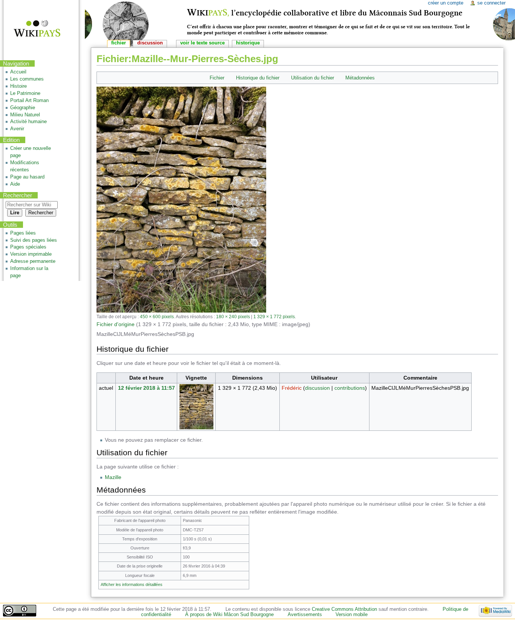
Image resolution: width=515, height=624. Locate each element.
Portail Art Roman (29, 100)
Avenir (17, 128)
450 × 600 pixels (157, 316)
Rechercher (17, 195)
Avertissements (305, 614)
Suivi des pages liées (33, 240)
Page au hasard (27, 177)
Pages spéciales (28, 247)
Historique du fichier (257, 78)
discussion (317, 388)
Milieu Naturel (25, 114)
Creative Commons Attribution (344, 609)
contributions (349, 388)
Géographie (22, 107)
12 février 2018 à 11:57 (146, 388)
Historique (248, 43)
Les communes (27, 79)
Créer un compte (445, 3)
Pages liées (23, 233)
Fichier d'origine (116, 324)
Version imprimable (31, 254)
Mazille (113, 477)
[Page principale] (32, 29)
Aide (15, 184)
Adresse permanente (32, 261)
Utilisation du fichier (312, 78)
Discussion (150, 43)
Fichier (217, 78)
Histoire (18, 86)
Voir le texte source (202, 43)
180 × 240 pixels (233, 316)
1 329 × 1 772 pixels (274, 316)
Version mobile (352, 614)
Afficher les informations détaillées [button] (131, 584)
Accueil (18, 72)
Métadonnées (360, 78)
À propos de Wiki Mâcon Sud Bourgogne (229, 614)
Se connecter (491, 3)
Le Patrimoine (25, 93)
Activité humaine (28, 121)
